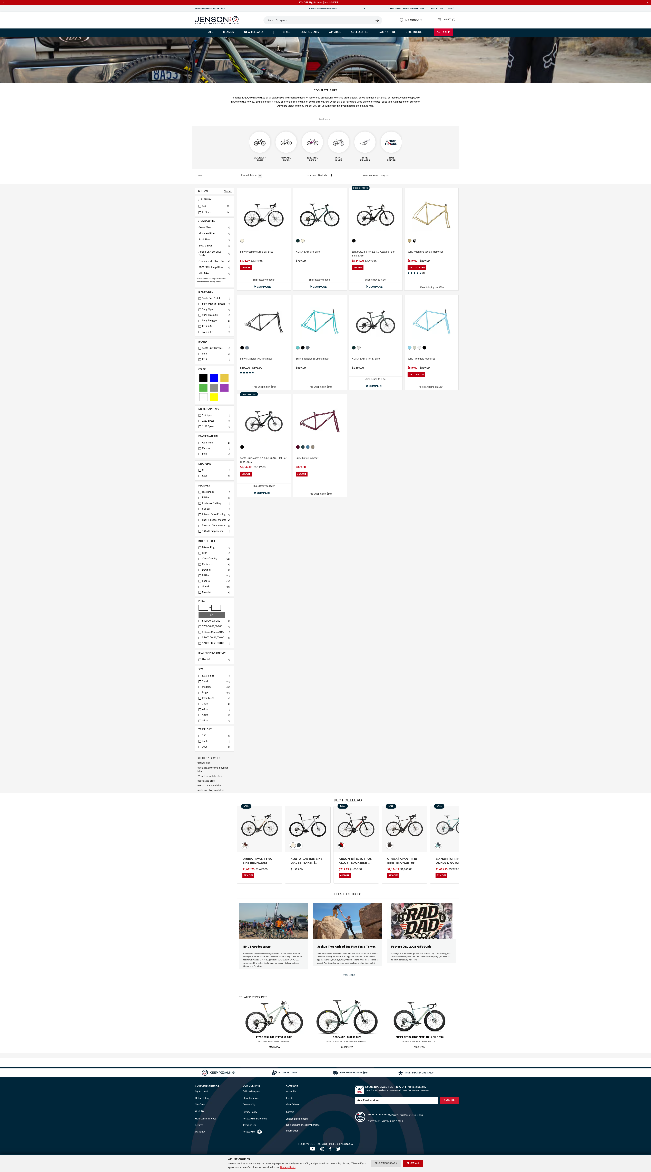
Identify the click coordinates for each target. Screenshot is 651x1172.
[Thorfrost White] (242, 241)
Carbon (216, 448)
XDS (216, 359)
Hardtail (216, 659)
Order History (202, 1098)
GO (211, 615)
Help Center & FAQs (205, 1119)
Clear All (228, 191)
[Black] (203, 378)
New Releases (254, 32)
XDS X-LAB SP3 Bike (308, 252)
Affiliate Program (251, 1091)
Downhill (216, 570)
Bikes (286, 32)
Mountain (216, 592)
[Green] (203, 387)
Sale (446, 32)
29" (216, 735)
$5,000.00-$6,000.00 (216, 638)
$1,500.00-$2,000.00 (216, 632)
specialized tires (206, 780)
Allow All (413, 1163)
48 (382, 175)
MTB (216, 470)
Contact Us (436, 8)
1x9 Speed (216, 415)
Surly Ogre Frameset (307, 458)
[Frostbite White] (303, 241)
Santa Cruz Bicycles (216, 348)
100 (387, 175)
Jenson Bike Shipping (297, 1119)
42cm (216, 715)
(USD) (451, 8)
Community (249, 1105)
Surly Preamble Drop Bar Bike (256, 252)
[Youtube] (313, 1150)
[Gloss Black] (354, 241)
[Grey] (214, 387)
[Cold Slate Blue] (308, 447)
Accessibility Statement (255, 1119)
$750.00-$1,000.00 (216, 626)
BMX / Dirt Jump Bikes (214, 267)
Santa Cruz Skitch (216, 298)
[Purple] (224, 387)
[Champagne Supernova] (312, 447)
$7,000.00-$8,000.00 (216, 643)
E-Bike (216, 497)
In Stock (206, 212)
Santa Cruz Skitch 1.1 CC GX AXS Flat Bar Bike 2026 (263, 460)
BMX (216, 553)
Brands (228, 32)
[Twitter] (338, 1150)
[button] (214, 199)
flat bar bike (204, 762)
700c (216, 747)
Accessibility (249, 1132)
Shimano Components (216, 525)
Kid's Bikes (214, 273)
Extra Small (216, 676)
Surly (216, 354)
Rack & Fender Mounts (216, 520)
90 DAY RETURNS (322, 8)
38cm (216, 704)
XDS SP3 (216, 326)
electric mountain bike (209, 785)
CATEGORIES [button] (208, 221)
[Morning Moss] (298, 241)
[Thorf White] (419, 348)
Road (216, 476)
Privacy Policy (288, 1167)
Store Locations (251, 1098)
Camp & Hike (387, 32)
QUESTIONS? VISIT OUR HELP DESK (406, 8)
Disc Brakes (216, 492)
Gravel (216, 586)
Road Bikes (214, 240)
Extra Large (216, 698)
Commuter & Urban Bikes (214, 261)
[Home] (217, 20)
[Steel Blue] (247, 348)
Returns (199, 1125)
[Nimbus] (359, 348)
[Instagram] (323, 1150)
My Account (201, 1091)
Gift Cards (200, 1105)
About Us (291, 1091)
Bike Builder (414, 32)
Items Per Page (370, 175)
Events (289, 1098)
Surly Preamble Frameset (421, 358)
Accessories (359, 32)
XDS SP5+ (216, 332)
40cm (216, 709)
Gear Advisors (293, 1105)
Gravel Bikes (214, 227)
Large (216, 692)
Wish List (200, 1111)
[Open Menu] (254, 20)
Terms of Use (249, 1125)
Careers (290, 1112)
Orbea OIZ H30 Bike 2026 (347, 1037)
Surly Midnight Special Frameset (425, 252)
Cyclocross (216, 564)
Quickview (274, 1047)
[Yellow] (214, 397)
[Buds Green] (415, 348)
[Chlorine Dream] (298, 348)
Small (216, 681)
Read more (324, 119)
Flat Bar (216, 509)
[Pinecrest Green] (354, 348)
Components (310, 32)
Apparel (335, 32)
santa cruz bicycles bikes (211, 790)
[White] (203, 397)
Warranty (200, 1132)
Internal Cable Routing (216, 514)
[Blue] (214, 378)
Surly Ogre (216, 309)
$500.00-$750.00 (216, 621)
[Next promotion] (364, 8)
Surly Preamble (216, 315)
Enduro (216, 581)
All (210, 32)
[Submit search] (377, 20)
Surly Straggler (216, 321)
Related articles (249, 175)
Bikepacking (216, 547)
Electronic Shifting (216, 503)
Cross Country (216, 559)
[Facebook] (331, 1150)
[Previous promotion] (281, 8)
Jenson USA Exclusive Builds (214, 253)
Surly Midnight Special (216, 304)
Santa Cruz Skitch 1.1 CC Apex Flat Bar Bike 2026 (373, 254)
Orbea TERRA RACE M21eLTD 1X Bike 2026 (419, 1037)
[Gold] (224, 378)
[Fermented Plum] (298, 447)
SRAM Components (216, 531)
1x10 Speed (216, 421)
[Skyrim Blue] (410, 348)
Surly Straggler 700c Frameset (256, 358)
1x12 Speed (216, 426)
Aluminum (216, 443)
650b (216, 741)
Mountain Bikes (214, 233)
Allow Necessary (386, 1163)
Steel (216, 454)
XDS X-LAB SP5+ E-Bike (366, 358)
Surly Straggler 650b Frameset (312, 358)
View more (349, 975)
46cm (216, 720)
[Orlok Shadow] (303, 447)
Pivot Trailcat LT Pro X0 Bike (274, 1037)
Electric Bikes (214, 246)
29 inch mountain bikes (210, 776)
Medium (216, 687)
